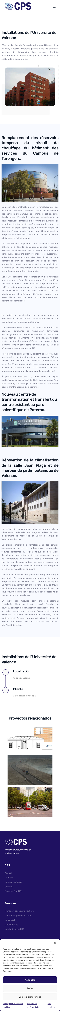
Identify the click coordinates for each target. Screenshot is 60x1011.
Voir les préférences (30, 996)
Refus (30, 988)
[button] (55, 943)
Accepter (30, 979)
